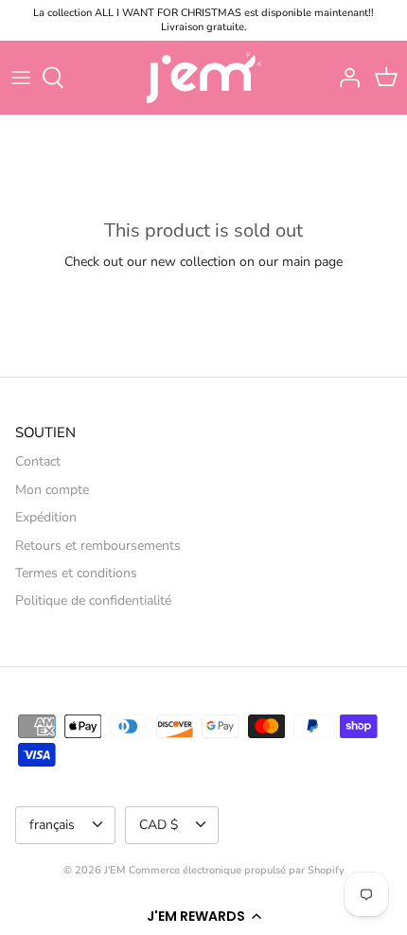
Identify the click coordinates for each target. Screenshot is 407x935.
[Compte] (344, 77)
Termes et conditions (76, 573)
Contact (38, 461)
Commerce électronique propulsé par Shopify (237, 870)
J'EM (115, 870)
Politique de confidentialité (93, 600)
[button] (203, 916)
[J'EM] (204, 77)
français (52, 825)
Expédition (46, 517)
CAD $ (158, 825)
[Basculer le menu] (21, 77)
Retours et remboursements (98, 546)
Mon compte (52, 490)
